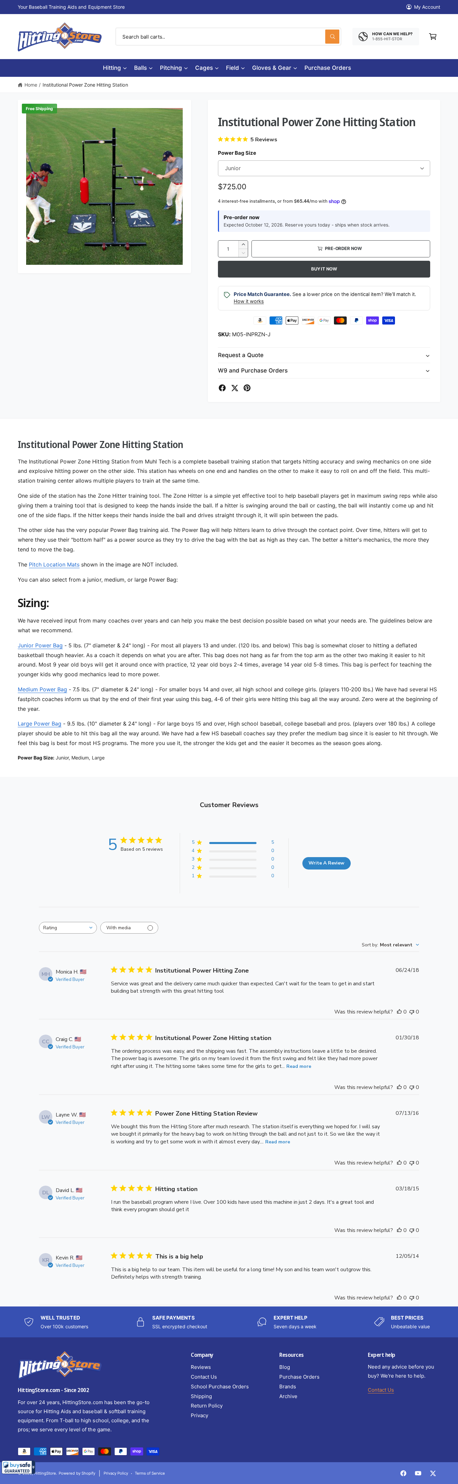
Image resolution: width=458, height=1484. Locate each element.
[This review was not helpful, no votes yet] (411, 1012)
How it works (249, 301)
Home (30, 85)
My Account (427, 7)
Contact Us (204, 1377)
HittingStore (45, 1473)
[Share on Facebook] (222, 388)
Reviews (201, 1367)
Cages (204, 67)
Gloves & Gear (271, 67)
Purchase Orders (299, 1377)
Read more (298, 1066)
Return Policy (207, 1405)
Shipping (201, 1396)
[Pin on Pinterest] (247, 388)
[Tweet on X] (234, 388)
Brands (287, 1386)
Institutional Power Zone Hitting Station (85, 85)
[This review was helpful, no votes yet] (399, 1012)
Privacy (199, 1415)
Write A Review (326, 863)
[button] (18, 1467)
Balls (140, 67)
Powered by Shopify (77, 1473)
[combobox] (228, 36)
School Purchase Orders (220, 1386)
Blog (284, 1367)
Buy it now (324, 268)
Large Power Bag (39, 723)
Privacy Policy (116, 1473)
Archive (288, 1396)
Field (232, 67)
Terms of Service (150, 1473)
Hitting (112, 67)
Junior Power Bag (40, 645)
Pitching (171, 67)
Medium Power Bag (42, 689)
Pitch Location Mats (54, 564)
